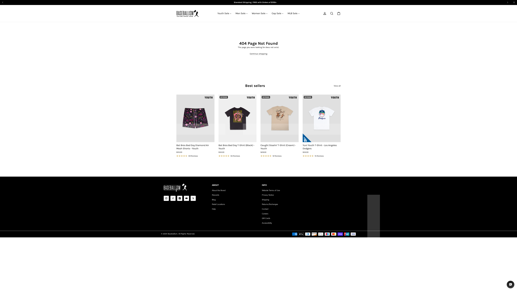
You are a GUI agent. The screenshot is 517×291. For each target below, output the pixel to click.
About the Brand (219, 190)
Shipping (265, 200)
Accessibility (267, 223)
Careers (265, 214)
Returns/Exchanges (270, 204)
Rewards (215, 195)
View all (337, 86)
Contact (265, 209)
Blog (214, 200)
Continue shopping (258, 53)
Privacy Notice (268, 195)
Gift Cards (266, 218)
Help (214, 209)
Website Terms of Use (271, 190)
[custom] (166, 198)
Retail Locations (218, 204)
